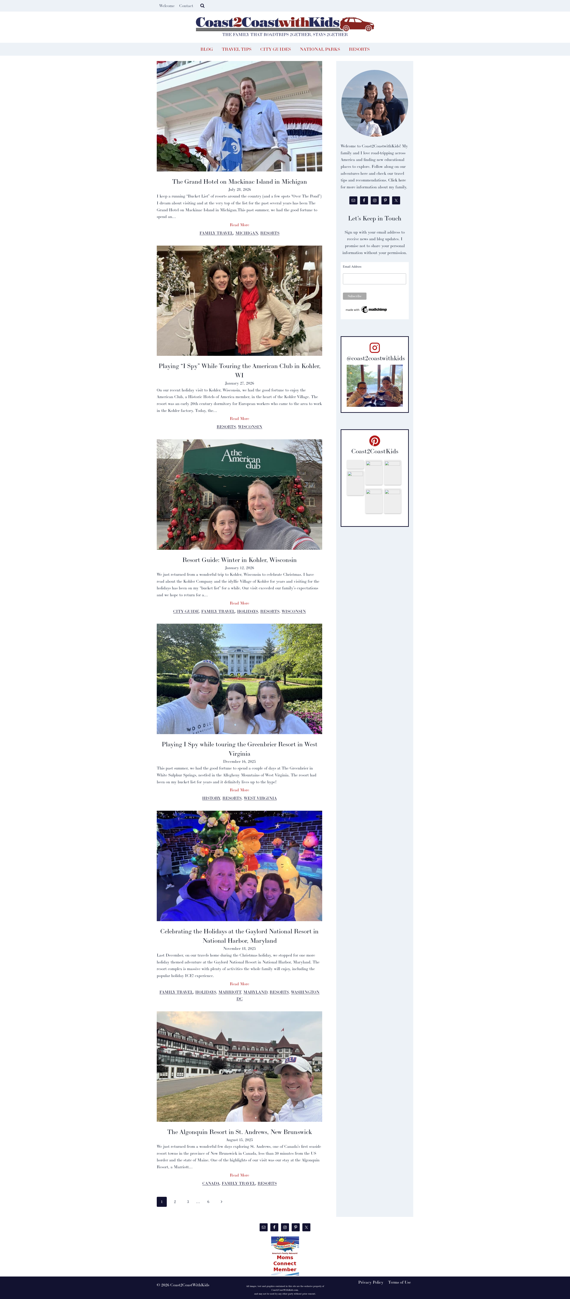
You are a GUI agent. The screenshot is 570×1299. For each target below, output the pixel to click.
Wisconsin (250, 426)
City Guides (275, 49)
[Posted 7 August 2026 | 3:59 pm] (355, 482)
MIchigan (246, 233)
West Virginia (260, 798)
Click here (397, 180)
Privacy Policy (370, 1282)
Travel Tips (236, 49)
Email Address (352, 266)
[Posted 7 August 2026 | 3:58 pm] (373, 500)
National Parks (320, 49)
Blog (206, 49)
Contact (186, 5)
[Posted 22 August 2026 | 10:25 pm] (355, 464)
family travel (216, 233)
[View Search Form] (202, 5)
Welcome (167, 5)
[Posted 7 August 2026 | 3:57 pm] (392, 500)
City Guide (186, 611)
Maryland (255, 992)
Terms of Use (399, 1282)
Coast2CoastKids (374, 451)
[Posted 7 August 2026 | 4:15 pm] (373, 472)
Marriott (229, 992)
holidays (247, 611)
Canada (211, 1183)
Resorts (359, 49)
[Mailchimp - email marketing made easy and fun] (366, 309)
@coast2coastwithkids (376, 358)
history (211, 798)
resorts (269, 233)
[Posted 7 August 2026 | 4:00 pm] (392, 472)
